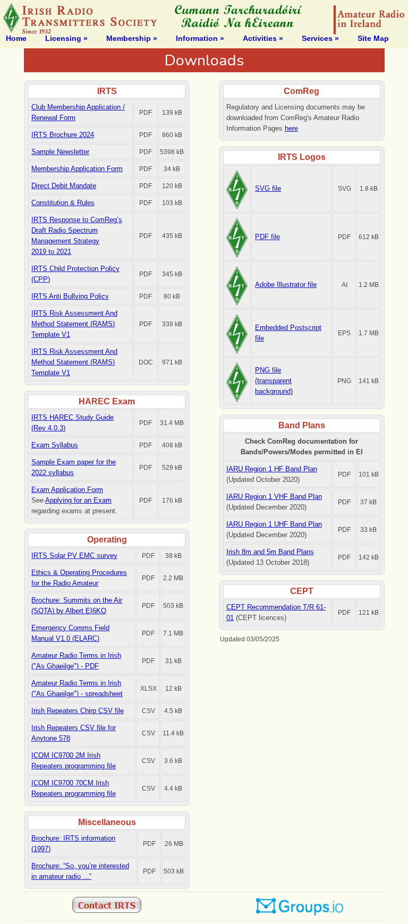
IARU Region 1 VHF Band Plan (274, 497)
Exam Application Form (67, 490)
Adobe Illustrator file (286, 285)
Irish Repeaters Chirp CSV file (77, 711)
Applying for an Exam (78, 500)
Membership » (131, 38)
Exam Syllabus (54, 445)
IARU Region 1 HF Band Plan (271, 469)
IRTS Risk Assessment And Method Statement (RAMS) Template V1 (74, 323)
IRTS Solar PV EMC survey (74, 556)
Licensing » (66, 38)
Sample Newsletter (60, 152)
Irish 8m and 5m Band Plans (270, 552)
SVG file (268, 188)
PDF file (267, 237)
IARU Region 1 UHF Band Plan (274, 524)
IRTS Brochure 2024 (62, 135)
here (291, 128)
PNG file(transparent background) (274, 380)
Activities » (263, 38)
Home (16, 38)
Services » (320, 38)
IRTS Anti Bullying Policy (70, 296)
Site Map (373, 38)
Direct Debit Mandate (63, 186)
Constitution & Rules (63, 203)
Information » (200, 38)
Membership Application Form (77, 169)
